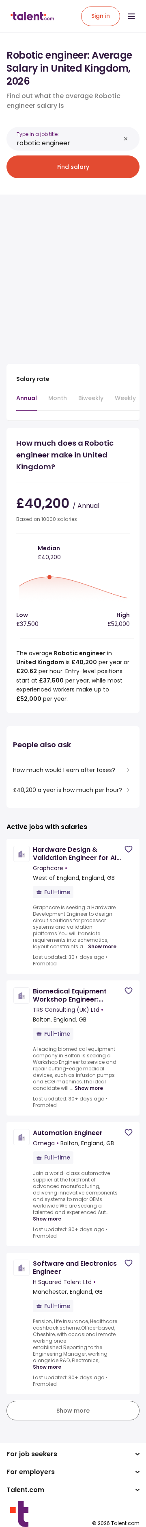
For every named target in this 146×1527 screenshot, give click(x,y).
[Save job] (129, 849)
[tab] (26, 402)
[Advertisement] (73, 274)
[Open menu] (131, 16)
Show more (102, 946)
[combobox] (68, 143)
